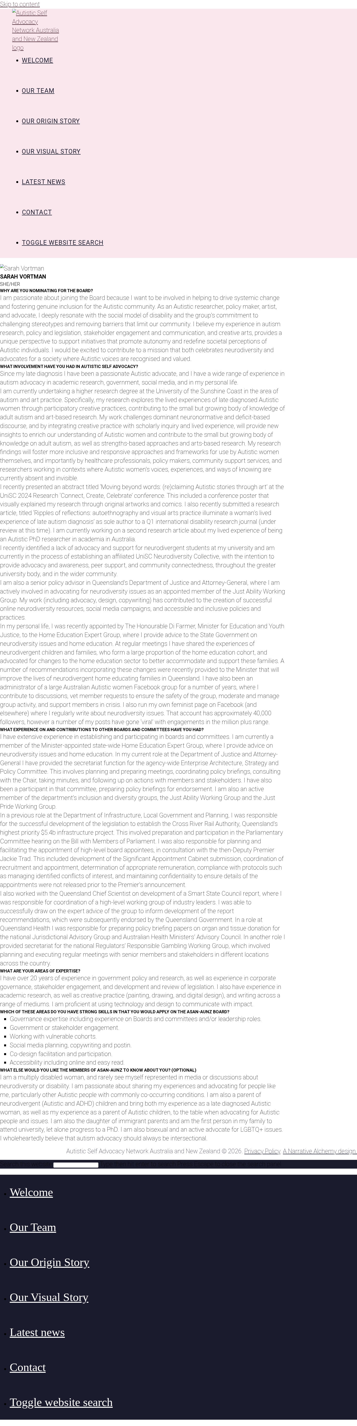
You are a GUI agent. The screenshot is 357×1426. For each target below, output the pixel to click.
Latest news (37, 1332)
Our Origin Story (49, 1262)
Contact (28, 1367)
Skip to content (20, 4)
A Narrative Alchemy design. (320, 1151)
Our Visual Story (49, 1297)
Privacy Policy (262, 1151)
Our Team (33, 1227)
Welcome (31, 1192)
